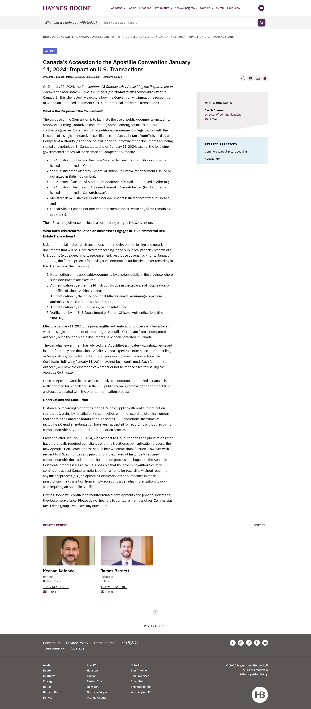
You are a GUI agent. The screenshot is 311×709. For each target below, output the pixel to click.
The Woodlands (141, 686)
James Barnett (93, 76)
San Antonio (139, 670)
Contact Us (52, 642)
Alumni (220, 8)
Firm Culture (161, 8)
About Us (116, 8)
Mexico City (94, 681)
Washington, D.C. (142, 692)
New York (93, 686)
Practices (145, 8)
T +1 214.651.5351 (56, 587)
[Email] (250, 78)
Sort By (259, 525)
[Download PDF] (257, 78)
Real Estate (212, 158)
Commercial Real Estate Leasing (226, 151)
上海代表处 (129, 642)
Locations (233, 8)
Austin (47, 665)
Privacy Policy (77, 642)
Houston (92, 670)
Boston (47, 670)
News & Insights (185, 8)
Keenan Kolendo (59, 570)
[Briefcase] (261, 8)
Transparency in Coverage (64, 648)
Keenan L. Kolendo (55, 76)
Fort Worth (94, 665)
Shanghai (137, 681)
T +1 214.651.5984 (114, 587)
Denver (47, 697)
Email (213, 119)
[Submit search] (261, 23)
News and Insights (58, 36)
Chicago (48, 681)
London (91, 676)
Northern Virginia (98, 692)
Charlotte (49, 676)
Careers (205, 8)
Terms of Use (104, 642)
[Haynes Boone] (67, 8)
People (132, 8)
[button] (265, 78)
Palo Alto (137, 665)
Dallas (105, 581)
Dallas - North (52, 581)
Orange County (96, 697)
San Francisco (140, 676)
